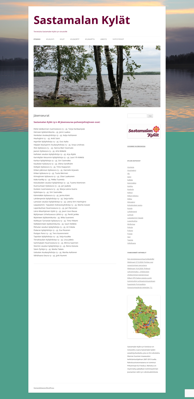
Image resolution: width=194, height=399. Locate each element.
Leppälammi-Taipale (135, 218)
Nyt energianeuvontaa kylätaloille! (140, 259)
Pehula (130, 227)
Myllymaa (131, 224)
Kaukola (130, 189)
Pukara (130, 230)
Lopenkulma (132, 221)
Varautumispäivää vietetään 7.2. (139, 287)
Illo (128, 173)
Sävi (129, 237)
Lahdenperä (132, 211)
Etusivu (37, 39)
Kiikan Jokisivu (132, 195)
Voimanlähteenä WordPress (44, 388)
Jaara (129, 177)
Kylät (62, 39)
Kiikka (129, 199)
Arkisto (103, 39)
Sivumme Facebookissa (136, 146)
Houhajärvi (131, 170)
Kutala (129, 208)
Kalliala (130, 180)
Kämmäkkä (131, 183)
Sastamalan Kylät (82, 19)
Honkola (130, 167)
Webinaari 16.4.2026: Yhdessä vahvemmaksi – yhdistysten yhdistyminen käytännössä (138, 271)
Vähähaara (131, 243)
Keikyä (130, 192)
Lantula (130, 214)
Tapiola (130, 240)
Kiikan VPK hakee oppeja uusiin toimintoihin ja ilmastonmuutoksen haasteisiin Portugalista (141, 281)
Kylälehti (50, 39)
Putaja (129, 233)
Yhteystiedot (118, 39)
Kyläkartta (90, 39)
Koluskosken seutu (134, 205)
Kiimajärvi (131, 202)
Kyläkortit (74, 39)
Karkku (130, 186)
